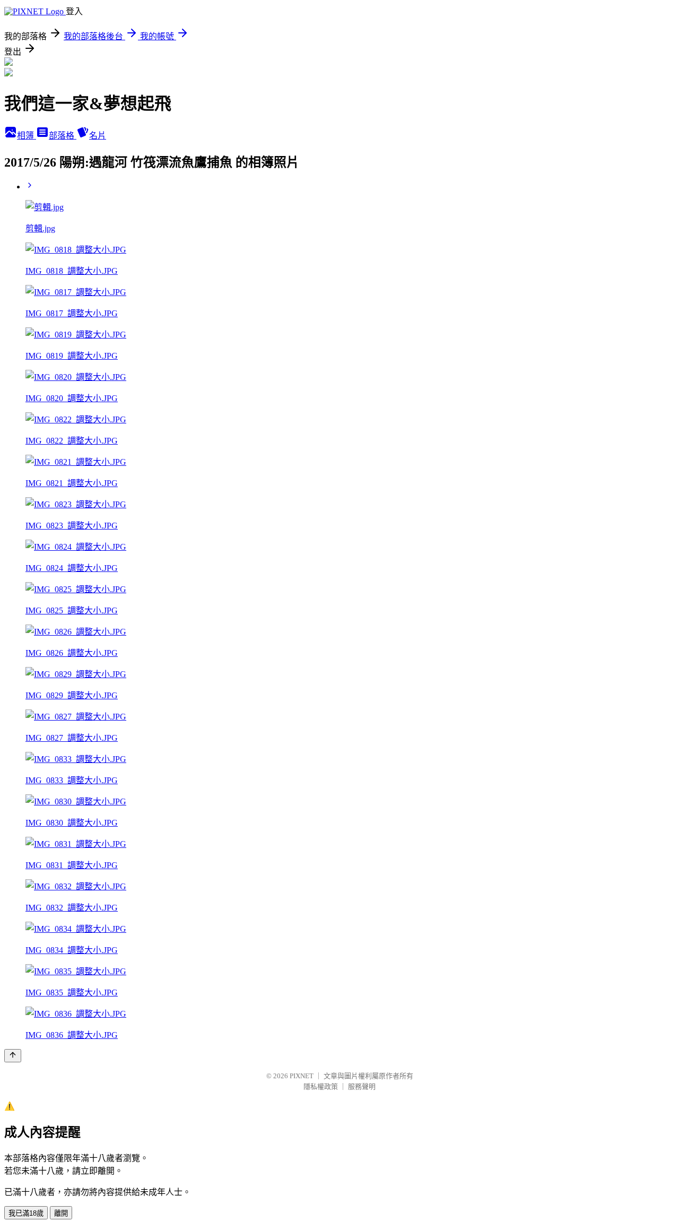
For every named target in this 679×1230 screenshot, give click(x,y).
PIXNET (302, 1076)
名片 (97, 135)
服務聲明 (362, 1086)
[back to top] (12, 1055)
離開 (61, 1213)
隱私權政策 (320, 1086)
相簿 (26, 135)
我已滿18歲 (25, 1213)
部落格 (62, 135)
